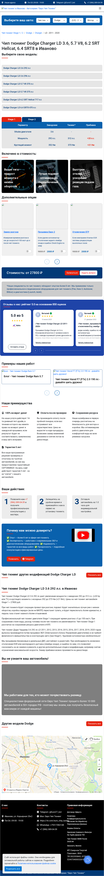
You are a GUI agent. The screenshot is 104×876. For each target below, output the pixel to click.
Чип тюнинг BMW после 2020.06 (77, 840)
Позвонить (13, 559)
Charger (38, 33)
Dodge (29, 33)
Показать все (94, 575)
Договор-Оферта (74, 812)
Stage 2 (32, 119)
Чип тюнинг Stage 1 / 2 (12, 33)
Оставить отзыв (17, 347)
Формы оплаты (73, 828)
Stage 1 (11, 119)
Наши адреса (10, 3)
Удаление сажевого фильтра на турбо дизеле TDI (79, 833)
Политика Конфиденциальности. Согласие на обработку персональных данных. (77, 820)
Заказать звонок (74, 846)
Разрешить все (13, 869)
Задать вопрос (88, 273)
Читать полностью (43, 343)
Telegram (28, 559)
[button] (57, 261)
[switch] (29, 251)
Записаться (72, 273)
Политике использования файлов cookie (37, 863)
